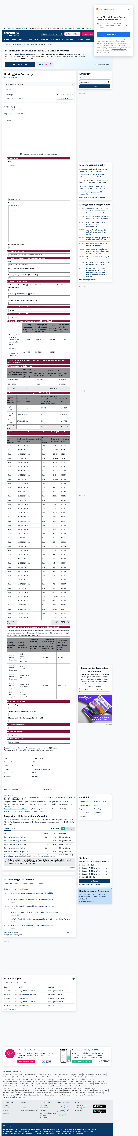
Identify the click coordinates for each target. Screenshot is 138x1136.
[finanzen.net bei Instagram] (59, 1106)
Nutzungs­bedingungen (47, 1113)
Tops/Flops (98, 809)
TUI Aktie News (73, 1079)
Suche (95, 86)
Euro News (17, 1077)
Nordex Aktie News (76, 1086)
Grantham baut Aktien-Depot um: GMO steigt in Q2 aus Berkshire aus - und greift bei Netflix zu (93, 181)
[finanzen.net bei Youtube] (67, 1106)
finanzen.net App (81, 1105)
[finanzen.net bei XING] (67, 1110)
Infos (42, 811)
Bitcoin (70, 28)
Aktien (6, 40)
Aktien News (17, 1075)
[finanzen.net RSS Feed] (65, 1114)
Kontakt (6, 1105)
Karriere (6, 1108)
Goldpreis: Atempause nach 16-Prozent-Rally (90, 193)
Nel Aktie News (8, 1093)
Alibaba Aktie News (80, 1093)
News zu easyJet (32, 44)
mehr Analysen (9, 1009)
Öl (93, 28)
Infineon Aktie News (27, 1084)
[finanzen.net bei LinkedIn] (63, 1110)
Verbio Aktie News (90, 1095)
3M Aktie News (8, 1097)
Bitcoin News (46, 1077)
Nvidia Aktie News (59, 1077)
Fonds (29, 40)
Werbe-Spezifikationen (29, 1110)
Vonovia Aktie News (92, 1086)
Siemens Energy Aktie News (57, 1079)
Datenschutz (43, 1108)
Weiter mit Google (113, 34)
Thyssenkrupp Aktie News (41, 1086)
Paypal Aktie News (42, 1084)
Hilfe (22, 1105)
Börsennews (7, 1075)
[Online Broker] (11, 35)
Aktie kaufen (65, 98)
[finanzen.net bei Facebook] (63, 1106)
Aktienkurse (83, 801)
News (13, 40)
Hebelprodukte (57, 40)
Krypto (89, 40)
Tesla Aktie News (92, 1077)
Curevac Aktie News (71, 1090)
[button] (72, 34)
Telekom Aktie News (95, 1093)
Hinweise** (41, 856)
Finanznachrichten (31, 1075)
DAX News (42, 1075)
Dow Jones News (76, 1075)
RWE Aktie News (56, 1084)
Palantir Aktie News (23, 1090)
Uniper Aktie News (23, 1088)
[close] (128, 9)
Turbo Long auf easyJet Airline (15, 837)
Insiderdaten (84, 812)
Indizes (21, 40)
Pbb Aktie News (77, 1095)
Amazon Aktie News (38, 1079)
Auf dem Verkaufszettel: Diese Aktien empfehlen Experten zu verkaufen (93, 170)
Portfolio (82, 816)
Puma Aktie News (86, 1090)
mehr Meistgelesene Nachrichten (91, 197)
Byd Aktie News (8, 1086)
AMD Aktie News (9, 1088)
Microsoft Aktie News (10, 1081)
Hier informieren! (86, 902)
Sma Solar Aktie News (43, 1093)
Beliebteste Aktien (100, 801)
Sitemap (6, 1113)
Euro (82, 28)
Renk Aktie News (69, 1084)
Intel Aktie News (9, 1090)
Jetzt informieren (20, 64)
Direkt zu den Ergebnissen (89, 884)
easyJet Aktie (21, 44)
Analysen (20, 98)
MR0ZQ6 (17, 856)
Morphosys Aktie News (54, 1088)
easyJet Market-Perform (27, 994)
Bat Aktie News (8, 1095)
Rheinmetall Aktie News (76, 1077)
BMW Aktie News (21, 1095)
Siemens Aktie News (55, 1090)
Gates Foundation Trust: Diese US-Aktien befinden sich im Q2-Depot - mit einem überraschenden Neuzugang (93, 176)
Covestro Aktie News (39, 1090)
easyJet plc (9, 95)
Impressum (43, 1105)
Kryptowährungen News (31, 1077)
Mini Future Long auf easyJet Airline (17, 852)
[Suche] (62, 34)
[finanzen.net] (11, 33)
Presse (5, 1110)
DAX (5, 28)
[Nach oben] (107, 1133)
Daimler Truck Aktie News (25, 1093)
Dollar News (7, 1077)
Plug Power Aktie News (96, 1081)
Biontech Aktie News (23, 1086)
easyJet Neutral (24, 998)
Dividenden (98, 812)
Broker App (79, 1110)
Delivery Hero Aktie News (62, 1093)
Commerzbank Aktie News (77, 1081)
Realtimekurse (84, 805)
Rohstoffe (79, 40)
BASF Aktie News (9, 1079)
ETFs (36, 40)
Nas (58, 28)
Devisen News (101, 1075)
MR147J (71, 855)
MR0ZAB (6, 856)
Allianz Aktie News (87, 1079)
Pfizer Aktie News (90, 1088)
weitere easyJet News (87, 280)
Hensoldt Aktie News (10, 1084)
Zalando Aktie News (36, 1095)
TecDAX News (63, 1075)
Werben (24, 1108)
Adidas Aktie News (101, 1090)
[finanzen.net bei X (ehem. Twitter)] (59, 1110)
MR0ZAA (11, 856)
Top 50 (81, 809)
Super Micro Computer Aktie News (57, 1095)
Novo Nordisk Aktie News (73, 1088)
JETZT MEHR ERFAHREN (82, 1061)
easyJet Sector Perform (27, 991)
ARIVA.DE (55, 1133)
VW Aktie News (20, 1097)
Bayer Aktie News (23, 1079)
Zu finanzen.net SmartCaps (95, 690)
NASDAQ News (88, 1075)
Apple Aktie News (59, 1081)
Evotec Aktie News (38, 1088)
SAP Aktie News (25, 1081)
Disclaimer (43, 1110)
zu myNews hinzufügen (12, 935)
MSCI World (29, 28)
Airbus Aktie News (100, 1084)
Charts (7, 98)
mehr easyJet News (11, 932)
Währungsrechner (81, 1108)
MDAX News (52, 1075)
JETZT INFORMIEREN (26, 1061)
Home (6, 44)
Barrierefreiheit (44, 1120)
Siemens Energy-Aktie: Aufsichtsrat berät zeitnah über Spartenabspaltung (93, 187)
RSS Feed (67, 932)
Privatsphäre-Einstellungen (44, 1116)
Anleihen (69, 40)
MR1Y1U (65, 855)
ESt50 (16, 28)
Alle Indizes (98, 805)
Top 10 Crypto (45, 28)
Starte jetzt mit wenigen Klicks (15, 809)
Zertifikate (44, 40)
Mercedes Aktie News (60, 1086)
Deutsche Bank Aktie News (42, 1081)
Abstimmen (95, 881)
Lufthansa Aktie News (85, 1084)
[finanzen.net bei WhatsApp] (61, 1114)
